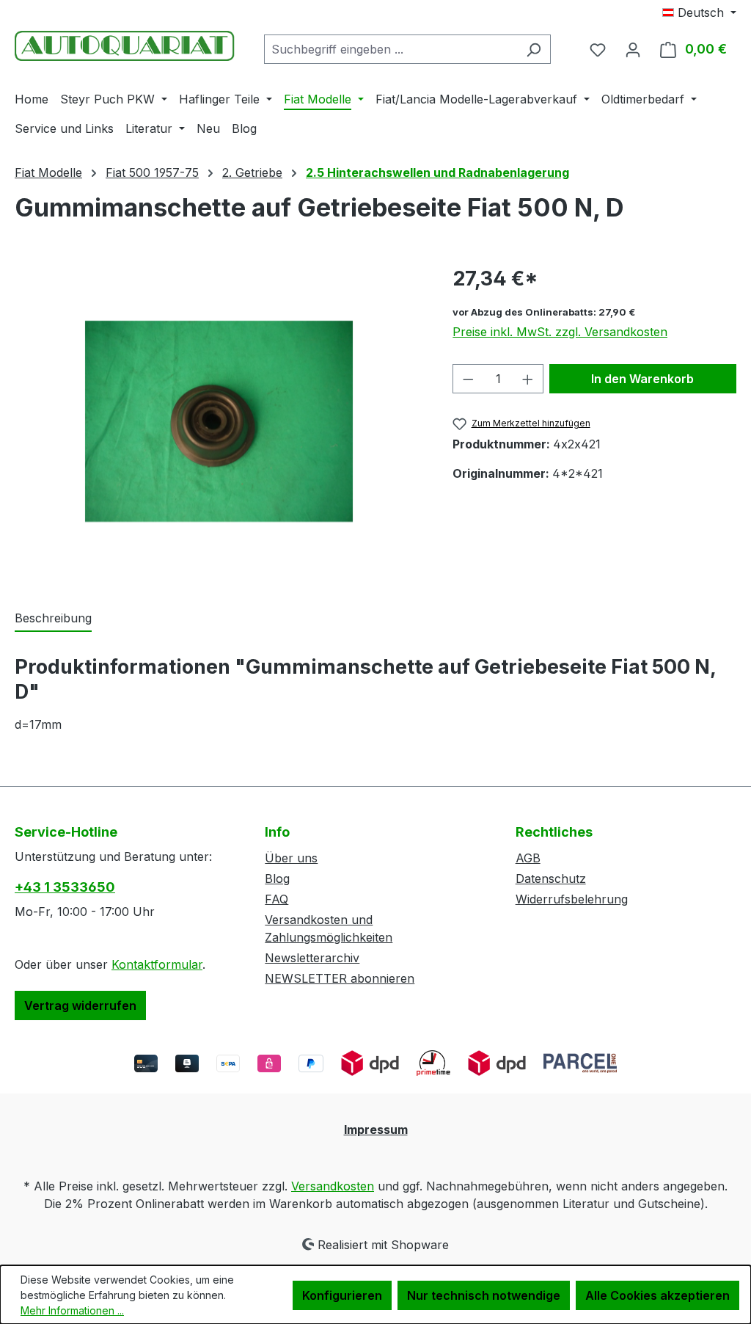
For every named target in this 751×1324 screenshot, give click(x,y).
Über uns (291, 858)
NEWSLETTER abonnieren (339, 978)
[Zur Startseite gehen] (125, 46)
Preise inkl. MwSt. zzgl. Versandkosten (560, 331)
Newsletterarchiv (312, 957)
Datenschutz (551, 878)
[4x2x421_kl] (219, 421)
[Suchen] (533, 49)
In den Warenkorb (642, 378)
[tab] (53, 618)
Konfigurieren (342, 1295)
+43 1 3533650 (65, 887)
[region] (219, 421)
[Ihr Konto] (633, 49)
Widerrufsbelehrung (572, 899)
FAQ (276, 899)
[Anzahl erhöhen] (528, 378)
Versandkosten (332, 1186)
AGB (528, 858)
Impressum (376, 1129)
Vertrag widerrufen (80, 1005)
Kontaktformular (156, 964)
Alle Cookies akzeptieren (657, 1295)
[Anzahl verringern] (468, 378)
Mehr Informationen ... (72, 1310)
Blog (277, 878)
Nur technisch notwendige (483, 1295)
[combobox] (390, 49)
